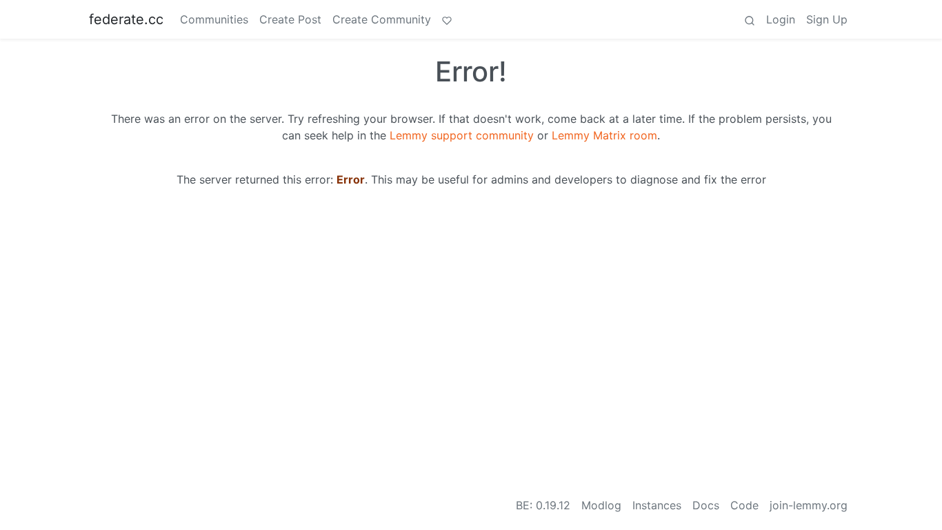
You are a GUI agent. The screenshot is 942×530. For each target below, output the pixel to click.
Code (744, 505)
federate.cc (126, 19)
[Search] (750, 19)
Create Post (290, 19)
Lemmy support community (462, 135)
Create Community (381, 19)
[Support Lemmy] (447, 19)
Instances (656, 505)
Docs (705, 505)
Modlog (601, 505)
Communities (214, 19)
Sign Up (827, 19)
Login (780, 19)
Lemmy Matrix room (604, 135)
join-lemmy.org (809, 505)
